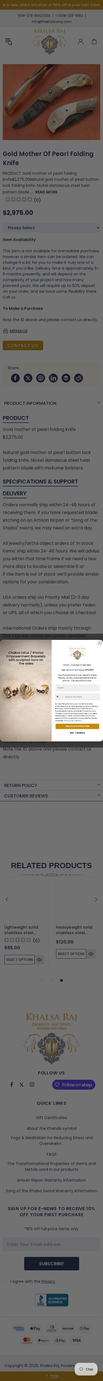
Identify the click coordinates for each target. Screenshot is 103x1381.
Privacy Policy (69, 720)
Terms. (79, 720)
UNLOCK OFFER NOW (77, 726)
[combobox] (59, 697)
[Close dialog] (100, 643)
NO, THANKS (77, 732)
